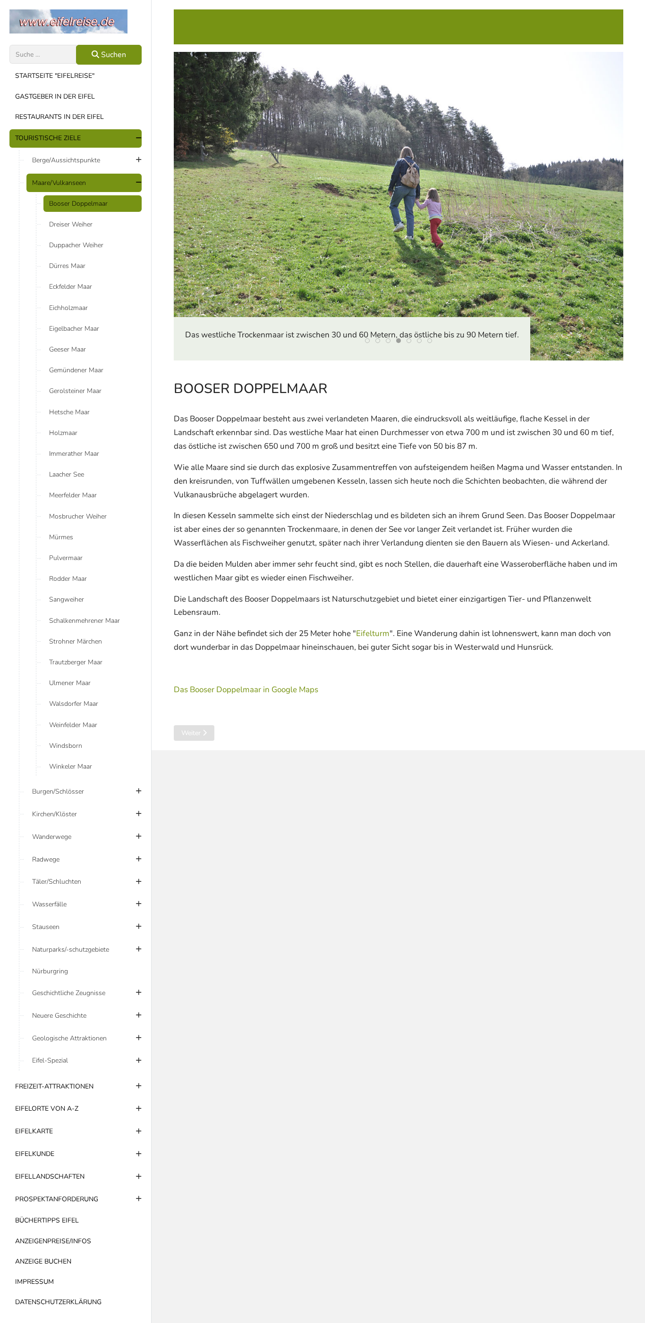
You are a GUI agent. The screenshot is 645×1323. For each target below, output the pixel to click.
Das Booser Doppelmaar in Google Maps (246, 689)
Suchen (112, 55)
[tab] (367, 340)
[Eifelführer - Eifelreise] (75, 21)
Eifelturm (373, 633)
